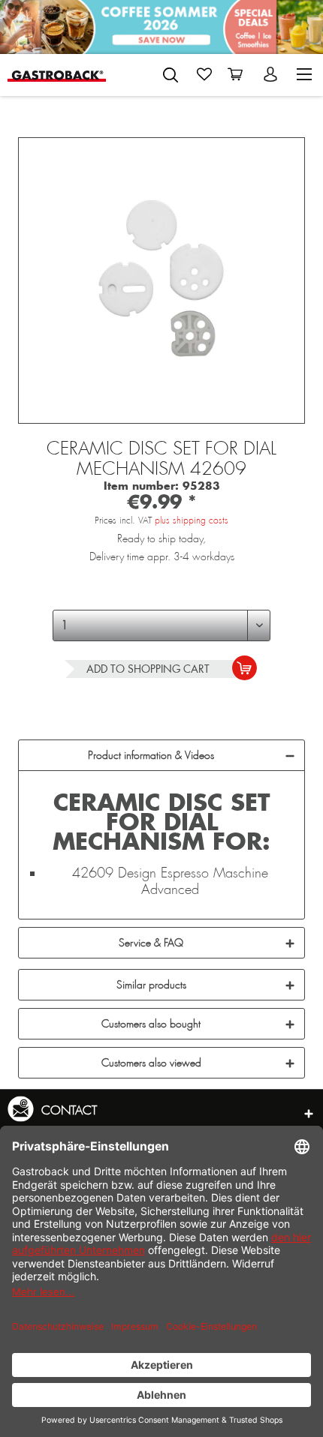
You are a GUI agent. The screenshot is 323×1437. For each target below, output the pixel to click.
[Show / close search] (170, 75)
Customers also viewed (151, 1063)
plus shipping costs (191, 520)
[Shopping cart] (238, 74)
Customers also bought (151, 1023)
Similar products (151, 985)
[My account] (272, 74)
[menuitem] (170, 72)
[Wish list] (204, 74)
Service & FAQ (151, 943)
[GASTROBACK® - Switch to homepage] (57, 75)
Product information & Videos (151, 755)
